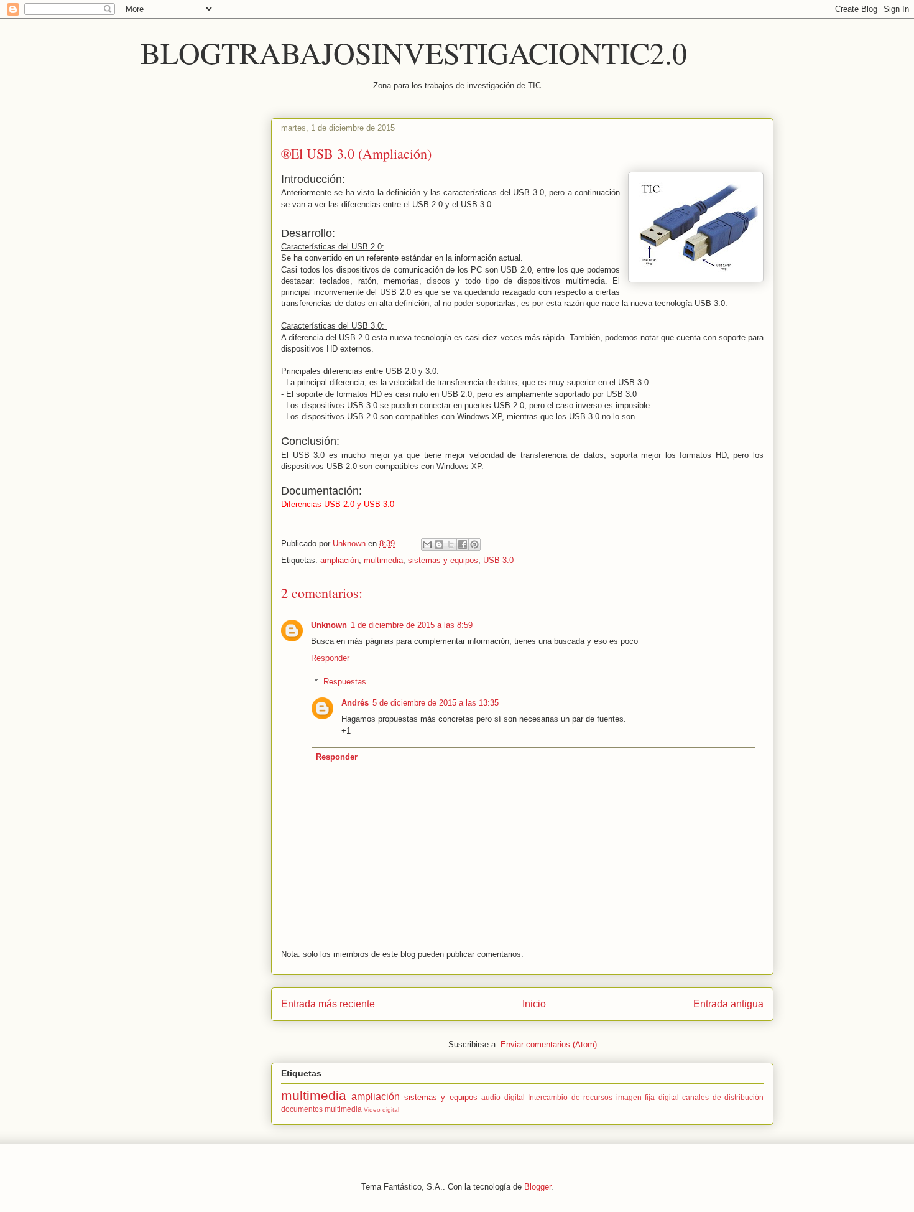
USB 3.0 (498, 560)
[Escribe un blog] (439, 544)
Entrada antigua (728, 1004)
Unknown (329, 625)
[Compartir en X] (451, 544)
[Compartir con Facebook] (462, 544)
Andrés (355, 702)
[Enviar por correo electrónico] (427, 544)
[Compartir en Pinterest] (474, 544)
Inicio (534, 1004)
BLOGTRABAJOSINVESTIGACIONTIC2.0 (414, 52)
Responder (330, 658)
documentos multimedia (321, 1109)
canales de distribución (723, 1097)
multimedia (383, 560)
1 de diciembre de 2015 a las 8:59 (412, 625)
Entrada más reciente (328, 1004)
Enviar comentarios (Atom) (549, 1044)
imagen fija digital (647, 1097)
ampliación (339, 560)
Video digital (381, 1109)
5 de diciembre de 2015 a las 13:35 (435, 702)
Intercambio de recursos (570, 1097)
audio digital (502, 1097)
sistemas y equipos (443, 560)
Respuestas (344, 681)
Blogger (537, 1186)
